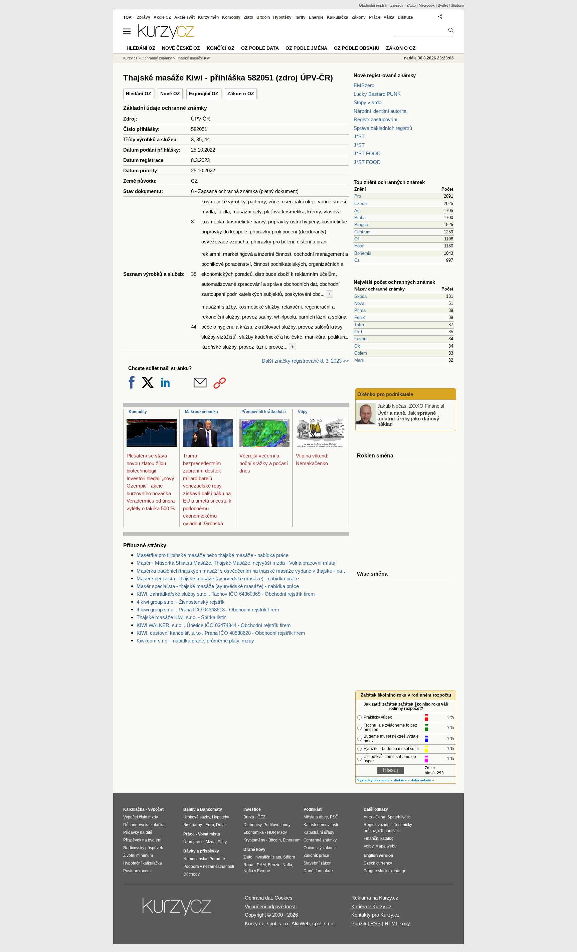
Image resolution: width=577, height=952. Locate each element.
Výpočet (156, 809)
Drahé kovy (254, 849)
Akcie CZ (162, 17)
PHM (261, 865)
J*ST (359, 136)
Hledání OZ (138, 93)
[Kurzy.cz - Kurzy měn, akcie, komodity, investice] (166, 37)
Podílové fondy (277, 824)
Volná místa (209, 834)
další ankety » (422, 780)
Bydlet (443, 5)
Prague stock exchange (385, 871)
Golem (360, 353)
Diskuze (405, 17)
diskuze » (402, 780)
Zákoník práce (316, 855)
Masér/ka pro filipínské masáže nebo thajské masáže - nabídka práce (212, 555)
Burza (248, 817)
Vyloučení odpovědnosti (271, 906)
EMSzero (364, 85)
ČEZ (261, 817)
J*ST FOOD (367, 153)
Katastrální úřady (319, 832)
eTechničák (388, 830)
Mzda (211, 841)
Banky (189, 809)
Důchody (191, 874)
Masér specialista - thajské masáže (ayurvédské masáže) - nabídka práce (218, 578)
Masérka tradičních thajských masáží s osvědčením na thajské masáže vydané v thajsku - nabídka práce (243, 571)
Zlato (248, 17)
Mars (359, 360)
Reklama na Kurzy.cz (374, 898)
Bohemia (362, 253)
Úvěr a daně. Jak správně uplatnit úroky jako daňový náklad (408, 418)
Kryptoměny (254, 840)
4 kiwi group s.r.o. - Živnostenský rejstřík (181, 602)
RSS (375, 923)
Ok (357, 346)
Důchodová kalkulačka (144, 824)
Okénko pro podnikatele (385, 394)
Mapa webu (386, 846)
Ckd (358, 331)
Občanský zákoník (320, 847)
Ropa (248, 865)
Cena (380, 817)
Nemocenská (195, 858)
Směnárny (192, 824)
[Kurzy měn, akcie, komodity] (178, 909)
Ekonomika (253, 832)
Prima (360, 310)
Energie (316, 17)
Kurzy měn (208, 17)
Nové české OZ (181, 48)
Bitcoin (263, 17)
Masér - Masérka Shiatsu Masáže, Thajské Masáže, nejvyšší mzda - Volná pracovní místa (236, 563)
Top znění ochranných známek (389, 182)
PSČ (334, 817)
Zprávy (143, 17)
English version (378, 855)
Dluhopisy (252, 824)
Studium (457, 5)
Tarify (300, 17)
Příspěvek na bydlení (142, 840)
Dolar (221, 824)
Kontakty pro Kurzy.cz (375, 915)
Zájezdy (396, 5)
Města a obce (316, 817)
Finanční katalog (379, 838)
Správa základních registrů (383, 128)
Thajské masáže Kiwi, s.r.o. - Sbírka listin (181, 617)
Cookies (283, 898)
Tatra (359, 324)
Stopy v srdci (368, 102)
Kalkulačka (337, 17)
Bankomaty (211, 809)
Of (356, 238)
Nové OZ (170, 93)
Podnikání (313, 809)
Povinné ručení (137, 871)
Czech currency (378, 863)
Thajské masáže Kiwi (193, 58)
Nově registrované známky (385, 75)
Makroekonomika (201, 411)
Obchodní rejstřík (373, 5)
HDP (271, 832)
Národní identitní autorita (380, 111)
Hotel (359, 245)
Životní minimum (138, 855)
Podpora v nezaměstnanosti (208, 866)
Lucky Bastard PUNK (377, 94)
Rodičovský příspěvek (143, 847)
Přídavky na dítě (137, 832)
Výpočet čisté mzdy (140, 817)
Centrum (362, 231)
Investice (252, 809)
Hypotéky (282, 17)
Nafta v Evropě (256, 871)
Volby (368, 846)
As (357, 210)
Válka (389, 17)
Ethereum (292, 840)
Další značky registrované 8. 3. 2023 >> (305, 361)
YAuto (411, 5)
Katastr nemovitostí (321, 824)
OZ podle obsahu (356, 48)
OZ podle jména (306, 48)
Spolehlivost (398, 817)
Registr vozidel (377, 824)
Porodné (217, 858)
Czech (360, 203)
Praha (360, 217)
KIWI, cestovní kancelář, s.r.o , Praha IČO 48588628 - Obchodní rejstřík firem (221, 633)
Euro (209, 824)
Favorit (361, 338)
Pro (357, 196)
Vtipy (303, 411)
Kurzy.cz (130, 58)
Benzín (274, 865)
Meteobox (427, 5)
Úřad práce (193, 841)
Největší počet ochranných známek (394, 282)
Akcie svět (184, 17)
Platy (222, 841)
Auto (368, 817)
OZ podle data (260, 48)
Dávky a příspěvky (201, 851)
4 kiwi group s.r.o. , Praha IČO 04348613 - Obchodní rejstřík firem (208, 609)
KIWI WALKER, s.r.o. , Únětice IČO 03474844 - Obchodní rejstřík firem (214, 625)
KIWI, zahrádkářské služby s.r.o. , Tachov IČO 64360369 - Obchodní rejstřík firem (226, 594)
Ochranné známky (157, 58)
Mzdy (282, 832)
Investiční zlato (267, 857)
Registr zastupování (375, 119)
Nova (359, 303)
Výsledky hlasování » (375, 780)
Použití (358, 923)
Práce (374, 17)
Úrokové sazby (196, 817)
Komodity (138, 411)
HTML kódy (397, 923)
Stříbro (289, 857)
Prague (361, 224)
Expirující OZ (203, 93)
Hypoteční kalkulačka (142, 863)
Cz (357, 260)
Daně (309, 871)
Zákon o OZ (240, 93)
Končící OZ (220, 48)
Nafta (287, 865)
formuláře (324, 871)
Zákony (359, 17)
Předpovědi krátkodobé (263, 411)
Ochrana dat (258, 898)
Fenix (359, 317)
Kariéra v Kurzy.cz (371, 906)
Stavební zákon (318, 863)
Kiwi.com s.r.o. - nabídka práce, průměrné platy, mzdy (195, 640)
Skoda (360, 296)
